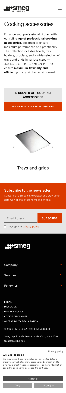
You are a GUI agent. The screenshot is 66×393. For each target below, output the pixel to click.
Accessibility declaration (21, 321)
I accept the (23, 226)
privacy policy (31, 226)
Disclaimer (11, 306)
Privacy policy (13, 311)
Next (53, 147)
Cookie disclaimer (16, 316)
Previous (12, 147)
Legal (8, 302)
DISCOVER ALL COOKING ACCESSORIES (33, 95)
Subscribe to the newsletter (27, 190)
